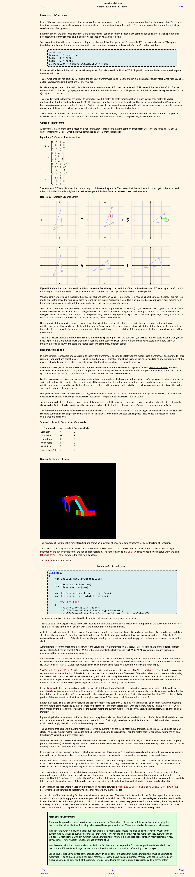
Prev (43, 7)
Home (112, 874)
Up (112, 870)
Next (181, 7)
